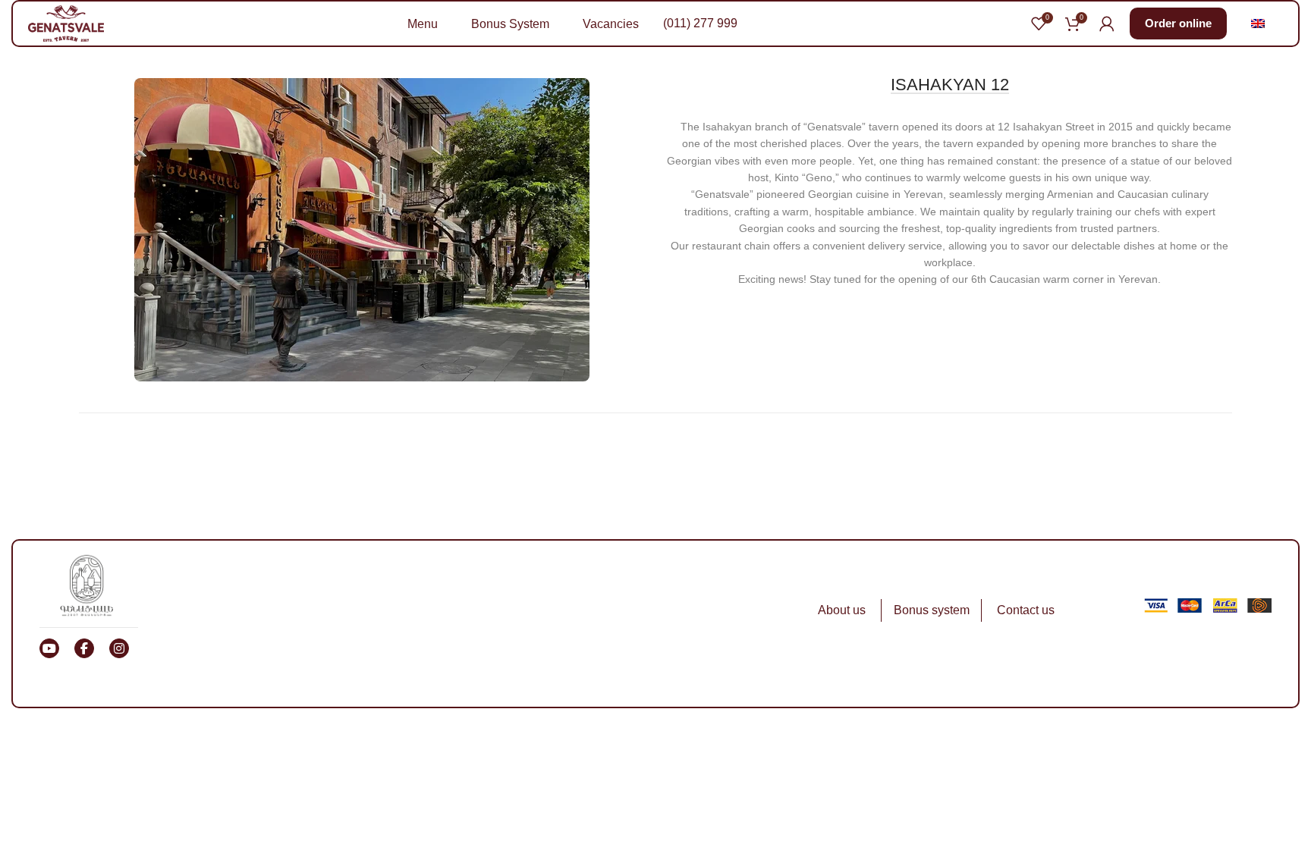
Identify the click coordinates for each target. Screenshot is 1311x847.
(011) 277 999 (700, 23)
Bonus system (932, 610)
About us (842, 610)
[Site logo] (66, 23)
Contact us (1026, 610)
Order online (1178, 23)
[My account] (1107, 23)
